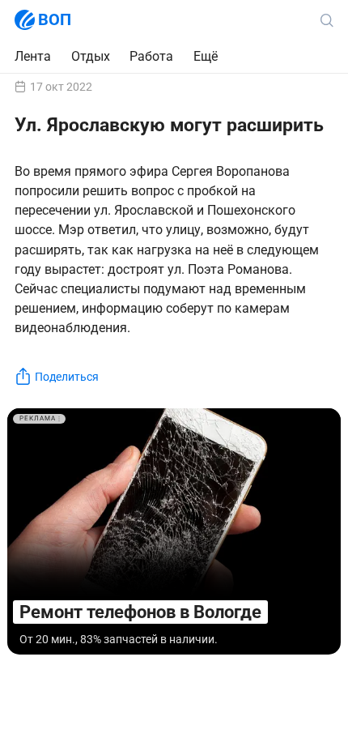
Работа (151, 56)
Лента (33, 56)
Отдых (90, 56)
